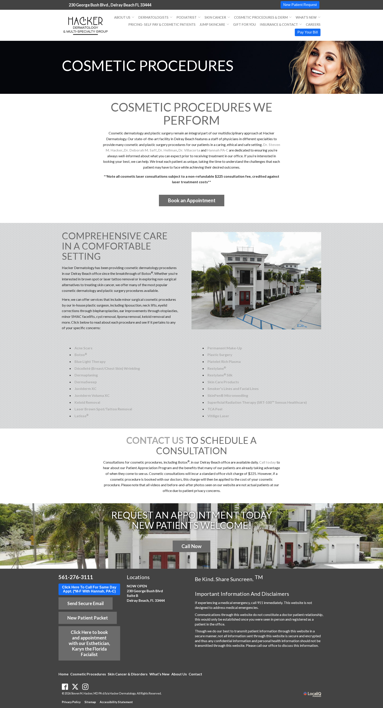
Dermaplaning (86, 375)
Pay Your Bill (307, 32)
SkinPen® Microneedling (227, 395)
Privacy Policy (71, 702)
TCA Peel (214, 409)
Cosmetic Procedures (147, 65)
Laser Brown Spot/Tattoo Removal (103, 409)
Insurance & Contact (279, 24)
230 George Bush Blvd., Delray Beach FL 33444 (110, 4)
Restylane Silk (220, 375)
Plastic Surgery (219, 354)
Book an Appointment (191, 200)
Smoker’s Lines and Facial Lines (233, 388)
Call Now (191, 546)
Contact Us (155, 440)
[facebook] (65, 687)
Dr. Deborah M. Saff (140, 150)
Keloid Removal (87, 402)
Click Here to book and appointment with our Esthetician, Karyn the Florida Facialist (89, 643)
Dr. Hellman (167, 150)
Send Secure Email (85, 603)
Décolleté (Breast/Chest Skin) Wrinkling (107, 368)
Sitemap (90, 702)
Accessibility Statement (116, 702)
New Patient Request (300, 5)
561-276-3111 (76, 577)
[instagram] (85, 687)
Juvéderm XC (85, 388)
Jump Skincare (212, 24)
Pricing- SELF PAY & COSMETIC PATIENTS (161, 24)
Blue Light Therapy (90, 361)
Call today (267, 462)
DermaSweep (85, 382)
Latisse (81, 416)
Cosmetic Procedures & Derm (261, 17)
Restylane (216, 368)
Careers (313, 24)
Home (63, 674)
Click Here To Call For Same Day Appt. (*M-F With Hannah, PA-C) (89, 589)
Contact (195, 674)
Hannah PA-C (217, 150)
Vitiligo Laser (218, 416)
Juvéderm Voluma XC (91, 395)
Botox (80, 354)
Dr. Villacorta (189, 150)
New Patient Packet (87, 617)
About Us (122, 17)
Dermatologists (153, 17)
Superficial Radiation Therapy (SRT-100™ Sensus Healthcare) (257, 402)
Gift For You (244, 24)
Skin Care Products (223, 382)
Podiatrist (186, 17)
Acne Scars (83, 348)
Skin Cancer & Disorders (128, 674)
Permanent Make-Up (224, 348)
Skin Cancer (215, 17)
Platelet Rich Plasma (224, 361)
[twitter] (75, 687)
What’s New (306, 17)
